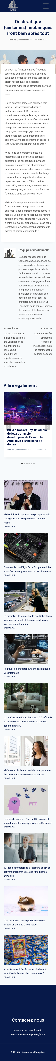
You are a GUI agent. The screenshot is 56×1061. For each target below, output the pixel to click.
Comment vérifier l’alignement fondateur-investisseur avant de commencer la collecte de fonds (42, 341)
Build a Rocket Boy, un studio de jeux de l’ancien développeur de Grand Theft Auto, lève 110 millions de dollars (27, 437)
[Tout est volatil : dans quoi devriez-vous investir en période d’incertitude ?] (28, 901)
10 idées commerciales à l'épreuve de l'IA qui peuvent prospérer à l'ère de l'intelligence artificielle (27, 871)
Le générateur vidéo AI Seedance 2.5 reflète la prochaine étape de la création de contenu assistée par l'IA (28, 721)
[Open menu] (46, 5)
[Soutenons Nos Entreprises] (13, 6)
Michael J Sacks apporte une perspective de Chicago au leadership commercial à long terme (27, 518)
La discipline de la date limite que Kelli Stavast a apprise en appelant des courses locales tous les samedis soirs (28, 620)
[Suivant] (47, 426)
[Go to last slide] (8, 426)
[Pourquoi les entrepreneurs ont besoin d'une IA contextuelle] (28, 649)
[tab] (22, 463)
